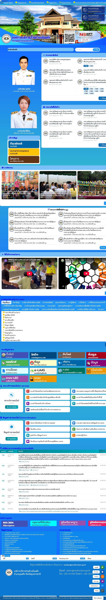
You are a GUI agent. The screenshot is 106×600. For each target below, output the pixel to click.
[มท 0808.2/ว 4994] (24, 470)
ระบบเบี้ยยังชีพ (66, 538)
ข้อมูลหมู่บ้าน (7, 333)
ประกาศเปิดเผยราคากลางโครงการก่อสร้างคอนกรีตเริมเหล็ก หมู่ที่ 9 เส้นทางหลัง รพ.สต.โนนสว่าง (60, 134)
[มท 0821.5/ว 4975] (24, 461)
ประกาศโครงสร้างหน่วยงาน (11, 312)
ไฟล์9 (86, 93)
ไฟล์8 (101, 91)
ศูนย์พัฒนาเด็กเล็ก (9, 315)
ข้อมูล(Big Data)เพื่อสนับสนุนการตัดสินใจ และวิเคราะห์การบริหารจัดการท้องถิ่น (24, 535)
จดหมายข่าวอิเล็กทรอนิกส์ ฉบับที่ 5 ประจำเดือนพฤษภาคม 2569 (61, 81)
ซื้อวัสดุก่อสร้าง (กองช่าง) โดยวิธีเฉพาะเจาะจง (76, 222)
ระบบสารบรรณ (66, 535)
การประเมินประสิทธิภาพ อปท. (11, 536)
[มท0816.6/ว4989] (23, 476)
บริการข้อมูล (13, 138)
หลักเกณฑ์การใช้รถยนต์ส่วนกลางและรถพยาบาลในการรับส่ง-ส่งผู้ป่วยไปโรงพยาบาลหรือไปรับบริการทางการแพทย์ (61, 72)
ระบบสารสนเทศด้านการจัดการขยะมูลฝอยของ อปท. (75, 548)
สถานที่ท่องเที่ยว (8, 320)
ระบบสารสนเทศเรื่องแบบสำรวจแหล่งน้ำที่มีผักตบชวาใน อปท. (77, 542)
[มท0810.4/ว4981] (23, 505)
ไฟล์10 (91, 93)
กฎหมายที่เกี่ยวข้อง (9, 328)
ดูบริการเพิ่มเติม (11, 407)
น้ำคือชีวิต (6, 546)
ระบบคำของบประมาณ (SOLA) (70, 549)
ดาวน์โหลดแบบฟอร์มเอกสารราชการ (13, 549)
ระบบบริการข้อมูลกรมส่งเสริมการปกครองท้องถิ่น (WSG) (76, 553)
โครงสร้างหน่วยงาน (9, 335)
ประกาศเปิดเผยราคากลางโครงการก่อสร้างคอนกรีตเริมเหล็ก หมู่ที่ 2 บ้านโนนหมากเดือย (61, 112)
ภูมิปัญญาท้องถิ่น (8, 338)
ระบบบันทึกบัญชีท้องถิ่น (68, 544)
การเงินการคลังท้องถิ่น (10, 542)
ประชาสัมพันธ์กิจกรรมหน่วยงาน (13, 330)
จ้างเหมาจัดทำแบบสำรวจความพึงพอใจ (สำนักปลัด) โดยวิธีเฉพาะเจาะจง (34, 239)
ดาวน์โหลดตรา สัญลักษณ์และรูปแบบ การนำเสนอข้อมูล (18, 551)
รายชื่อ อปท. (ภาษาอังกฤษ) (11, 540)
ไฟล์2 (91, 66)
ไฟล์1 (86, 66)
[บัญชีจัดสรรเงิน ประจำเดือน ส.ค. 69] (39, 485)
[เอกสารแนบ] (34, 470)
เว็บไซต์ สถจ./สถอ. (9, 544)
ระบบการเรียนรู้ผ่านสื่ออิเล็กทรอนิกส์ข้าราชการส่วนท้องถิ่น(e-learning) (80, 551)
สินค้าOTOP (7, 318)
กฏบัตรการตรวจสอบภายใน (11, 340)
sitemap (7, 556)
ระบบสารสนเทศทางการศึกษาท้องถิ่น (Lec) (73, 540)
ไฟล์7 (96, 91)
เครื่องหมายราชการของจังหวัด (12, 553)
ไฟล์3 (96, 89)
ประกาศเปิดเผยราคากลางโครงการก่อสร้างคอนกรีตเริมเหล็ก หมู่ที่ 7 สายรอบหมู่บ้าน (60, 123)
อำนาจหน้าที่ (7, 323)
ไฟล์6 (91, 91)
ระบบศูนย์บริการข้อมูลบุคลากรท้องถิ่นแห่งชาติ (73, 546)
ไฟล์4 (101, 89)
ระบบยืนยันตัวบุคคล (67, 533)
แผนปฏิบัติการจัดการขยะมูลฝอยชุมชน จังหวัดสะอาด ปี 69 (59, 60)
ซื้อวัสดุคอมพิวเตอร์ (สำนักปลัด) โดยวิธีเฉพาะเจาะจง (29, 222)
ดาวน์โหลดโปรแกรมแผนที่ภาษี (11, 548)
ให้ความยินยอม (98, 598)
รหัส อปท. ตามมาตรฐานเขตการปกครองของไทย (16, 538)
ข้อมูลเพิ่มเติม (11, 439)
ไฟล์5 (86, 91)
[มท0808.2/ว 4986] (23, 498)
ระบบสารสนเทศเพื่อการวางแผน (70, 536)
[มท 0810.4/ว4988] (23, 491)
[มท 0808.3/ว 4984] (24, 485)
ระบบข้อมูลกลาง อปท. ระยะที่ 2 (12, 533)
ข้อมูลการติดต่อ (8, 325)
